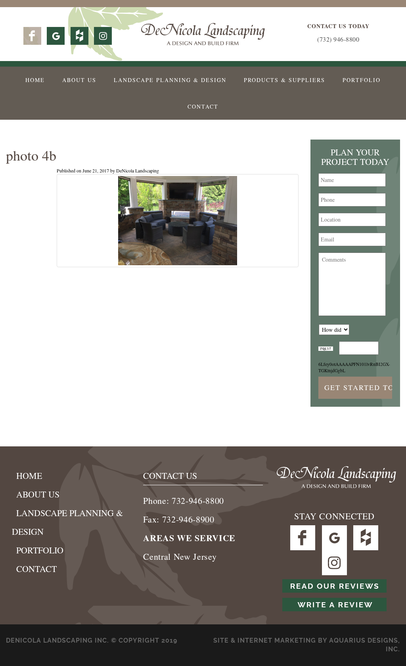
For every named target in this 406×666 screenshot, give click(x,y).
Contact (203, 106)
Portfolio (362, 80)
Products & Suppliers (284, 80)
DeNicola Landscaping (137, 170)
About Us (79, 80)
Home (35, 80)
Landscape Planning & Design (170, 80)
